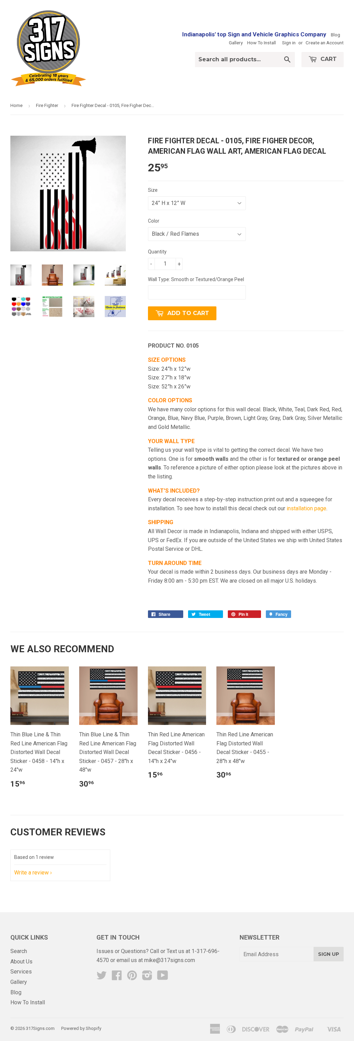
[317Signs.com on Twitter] (101, 977)
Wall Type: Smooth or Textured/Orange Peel (196, 279)
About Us (21, 961)
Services (21, 971)
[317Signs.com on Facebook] (117, 977)
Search (18, 951)
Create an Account (325, 42)
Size (153, 190)
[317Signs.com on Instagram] (147, 977)
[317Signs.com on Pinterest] (132, 977)
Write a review (31, 872)
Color (153, 221)
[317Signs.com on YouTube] (162, 977)
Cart (328, 59)
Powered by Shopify (81, 1028)
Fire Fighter (47, 105)
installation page (306, 508)
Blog (335, 34)
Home (16, 105)
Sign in (289, 42)
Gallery (236, 42)
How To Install (261, 42)
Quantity (157, 251)
